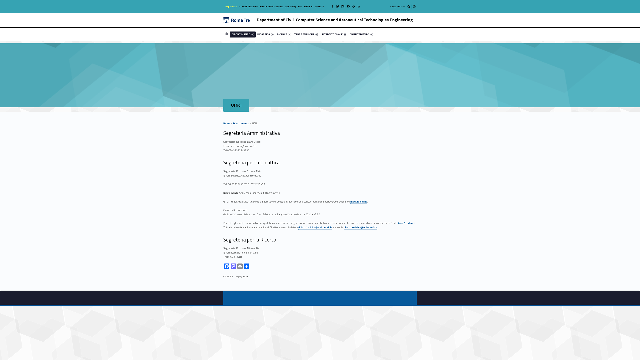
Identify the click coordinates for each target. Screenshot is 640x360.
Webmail (308, 6)
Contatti (319, 6)
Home (226, 123)
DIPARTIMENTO (241, 34)
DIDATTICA (263, 34)
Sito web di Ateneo (248, 6)
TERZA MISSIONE (304, 34)
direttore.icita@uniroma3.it (360, 227)
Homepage (226, 34)
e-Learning (290, 6)
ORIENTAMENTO (359, 34)
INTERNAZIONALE (332, 34)
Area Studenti (406, 223)
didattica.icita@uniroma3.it (315, 227)
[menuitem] (226, 34)
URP (300, 6)
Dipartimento (241, 123)
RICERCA (282, 34)
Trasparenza (230, 6)
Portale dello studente (271, 6)
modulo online (358, 202)
